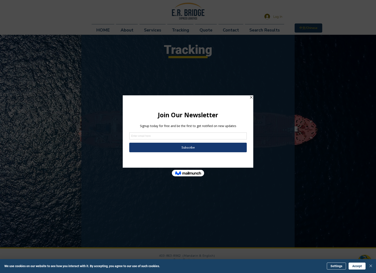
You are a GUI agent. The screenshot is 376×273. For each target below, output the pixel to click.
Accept (357, 266)
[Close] (370, 266)
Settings (336, 266)
